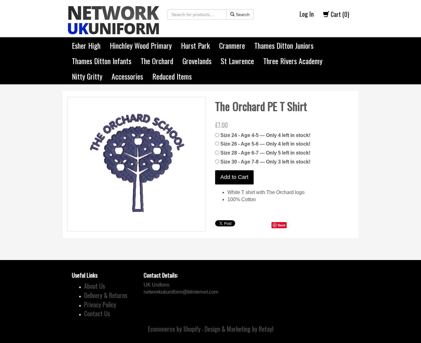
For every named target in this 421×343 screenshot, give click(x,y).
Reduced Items (172, 76)
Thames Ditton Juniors (283, 45)
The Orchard (157, 60)
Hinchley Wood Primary (141, 45)
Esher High (86, 45)
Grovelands (196, 60)
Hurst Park (195, 45)
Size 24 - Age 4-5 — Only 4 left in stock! (265, 135)
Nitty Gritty (87, 76)
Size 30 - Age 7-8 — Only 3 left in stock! (265, 161)
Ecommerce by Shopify (174, 328)
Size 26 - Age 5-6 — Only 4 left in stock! (265, 144)
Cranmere (232, 45)
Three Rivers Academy (292, 60)
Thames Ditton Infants (101, 60)
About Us (94, 286)
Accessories (127, 76)
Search (242, 14)
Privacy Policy (100, 304)
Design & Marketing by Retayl (239, 328)
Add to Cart (234, 177)
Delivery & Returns (105, 295)
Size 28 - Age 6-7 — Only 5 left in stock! (265, 152)
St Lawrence (237, 60)
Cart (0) (339, 14)
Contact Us (97, 313)
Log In (307, 14)
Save (281, 225)
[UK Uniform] (113, 15)
